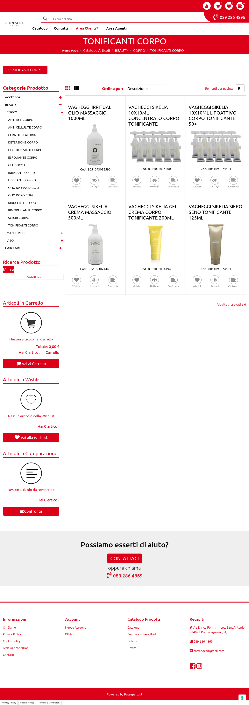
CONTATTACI (124, 558)
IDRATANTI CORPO (21, 172)
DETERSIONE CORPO (23, 142)
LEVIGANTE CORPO (22, 180)
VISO (10, 240)
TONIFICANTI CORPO (167, 50)
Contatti (61, 28)
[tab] (69, 88)
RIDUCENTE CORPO (22, 203)
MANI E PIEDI (16, 233)
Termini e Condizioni (49, 702)
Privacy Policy (12, 634)
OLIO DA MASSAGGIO (23, 187)
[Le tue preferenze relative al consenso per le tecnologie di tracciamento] (242, 698)
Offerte (132, 641)
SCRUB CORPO (18, 218)
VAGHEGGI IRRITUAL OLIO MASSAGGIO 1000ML (89, 112)
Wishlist (70, 634)
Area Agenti (116, 28)
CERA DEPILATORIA (22, 135)
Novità (131, 648)
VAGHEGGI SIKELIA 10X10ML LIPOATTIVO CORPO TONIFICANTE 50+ (213, 115)
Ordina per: (112, 88)
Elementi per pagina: (218, 88)
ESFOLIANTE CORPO (22, 157)
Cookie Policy (11, 641)
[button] (45, 19)
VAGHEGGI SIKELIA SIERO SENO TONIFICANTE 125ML (215, 212)
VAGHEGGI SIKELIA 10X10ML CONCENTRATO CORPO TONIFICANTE (153, 115)
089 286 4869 (128, 576)
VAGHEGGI (34, 277)
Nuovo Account (75, 627)
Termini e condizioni (16, 648)
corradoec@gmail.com (209, 651)
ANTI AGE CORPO (20, 120)
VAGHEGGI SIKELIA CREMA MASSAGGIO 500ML (89, 212)
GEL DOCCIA (17, 165)
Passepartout (133, 694)
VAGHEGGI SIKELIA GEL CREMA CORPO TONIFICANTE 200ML (152, 212)
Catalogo (40, 28)
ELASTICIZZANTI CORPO (25, 150)
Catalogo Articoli (96, 50)
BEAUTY (121, 50)
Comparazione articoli (142, 634)
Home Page (70, 50)
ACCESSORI (13, 97)
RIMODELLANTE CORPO (25, 210)
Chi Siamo (9, 627)
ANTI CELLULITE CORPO (25, 127)
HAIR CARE (13, 248)
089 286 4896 (232, 17)
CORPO (139, 50)
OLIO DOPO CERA (20, 195)
